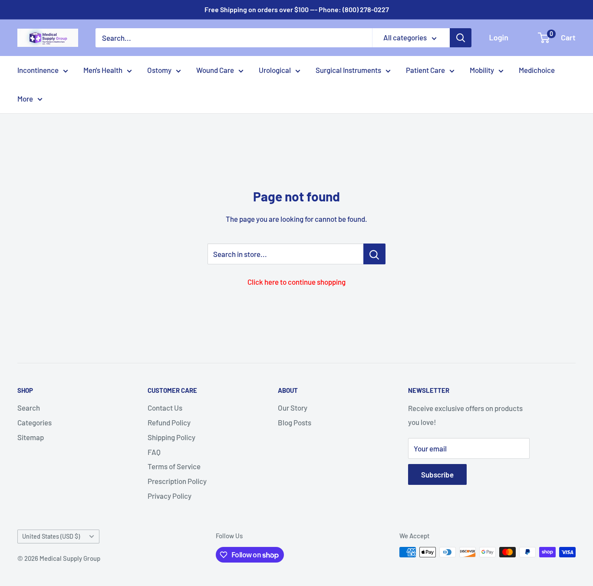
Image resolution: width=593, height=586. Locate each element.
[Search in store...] (374, 254)
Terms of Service (174, 466)
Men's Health (102, 70)
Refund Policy (169, 422)
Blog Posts (294, 422)
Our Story (292, 407)
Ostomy (159, 70)
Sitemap (30, 437)
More (25, 98)
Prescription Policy (177, 481)
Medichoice (537, 70)
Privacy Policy (169, 495)
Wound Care (215, 70)
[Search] (460, 37)
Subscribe (437, 474)
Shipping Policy (171, 437)
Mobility (482, 70)
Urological (275, 70)
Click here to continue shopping (296, 281)
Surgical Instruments (348, 70)
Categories (34, 422)
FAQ (154, 452)
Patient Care (425, 70)
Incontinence (38, 70)
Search (28, 407)
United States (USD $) (51, 536)
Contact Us (165, 407)
